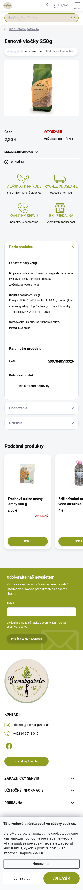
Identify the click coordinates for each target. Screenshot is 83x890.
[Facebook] (8, 745)
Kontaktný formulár (26, 761)
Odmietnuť (21, 878)
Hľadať (73, 17)
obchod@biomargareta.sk (31, 725)
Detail (27, 541)
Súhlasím (61, 878)
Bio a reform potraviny (34, 386)
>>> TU (38, 853)
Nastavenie (41, 864)
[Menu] (77, 5)
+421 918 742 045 (25, 733)
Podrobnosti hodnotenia (60, 51)
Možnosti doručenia (58, 139)
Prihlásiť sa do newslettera (27, 638)
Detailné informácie (18, 151)
